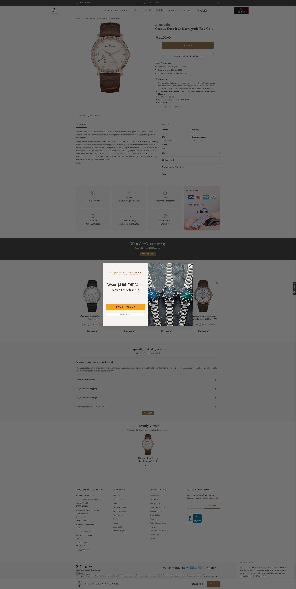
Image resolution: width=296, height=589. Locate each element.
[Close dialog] (190, 266)
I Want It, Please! (125, 307)
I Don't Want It (125, 314)
